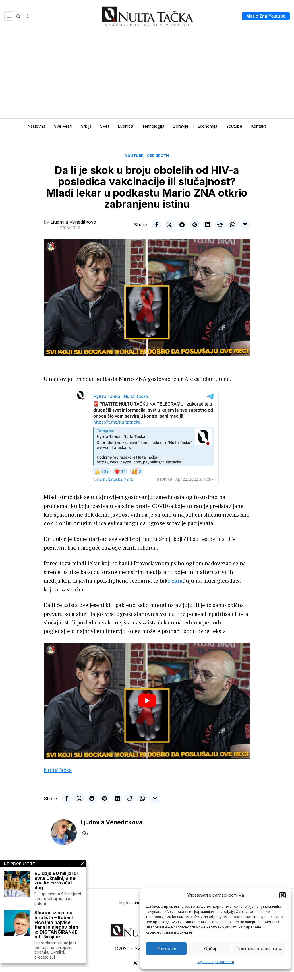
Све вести (158, 156)
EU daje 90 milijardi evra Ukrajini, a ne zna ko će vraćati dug (56, 880)
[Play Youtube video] (147, 701)
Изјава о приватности (216, 962)
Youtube (134, 156)
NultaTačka (58, 769)
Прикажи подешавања (259, 948)
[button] (282, 895)
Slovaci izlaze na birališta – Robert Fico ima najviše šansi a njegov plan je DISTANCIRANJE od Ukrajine (56, 924)
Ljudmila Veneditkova (73, 222)
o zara (175, 580)
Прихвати (166, 948)
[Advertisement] (147, 75)
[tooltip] (157, 225)
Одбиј (210, 948)
